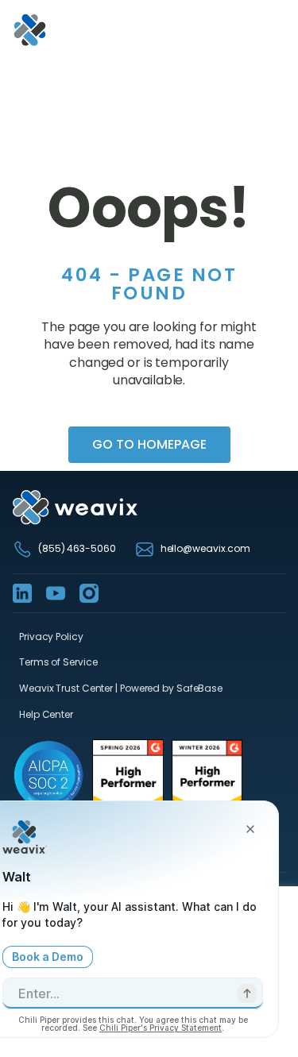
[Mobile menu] (275, 30)
